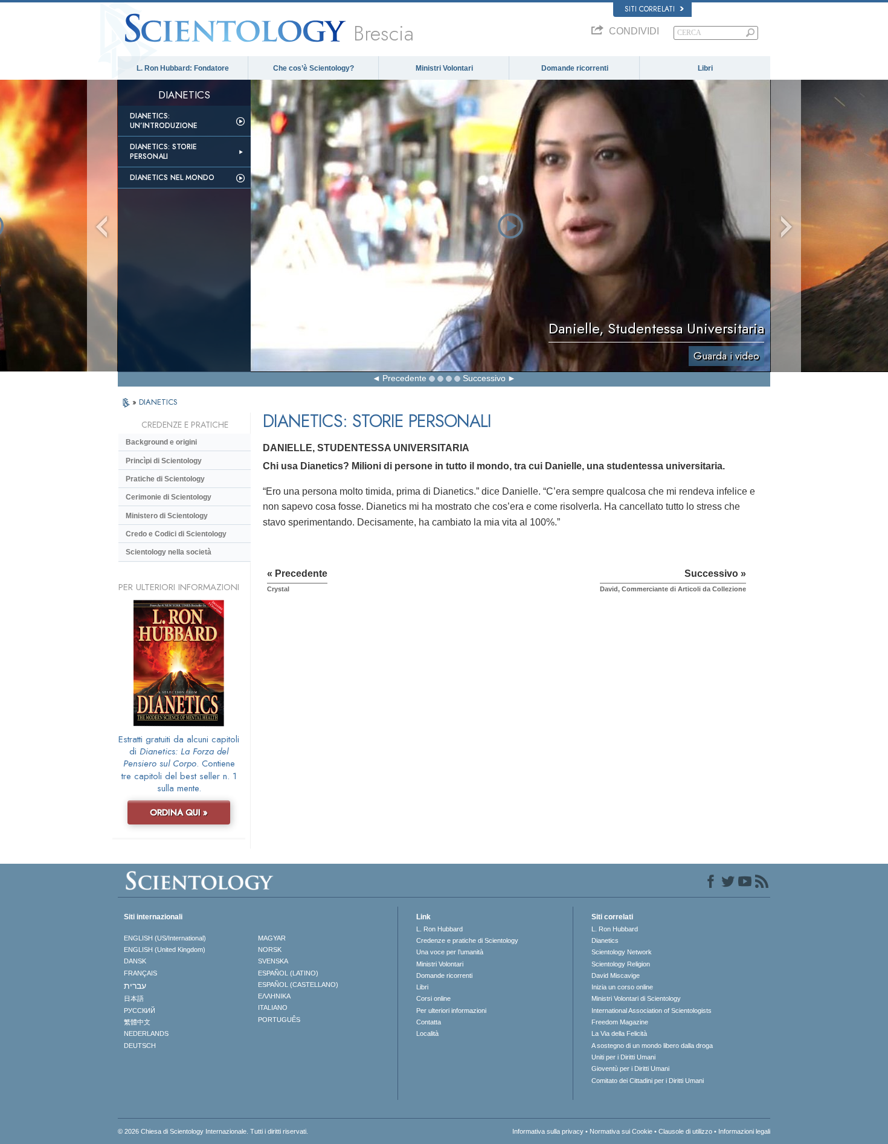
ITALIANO (273, 1007)
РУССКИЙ (139, 1010)
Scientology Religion (620, 964)
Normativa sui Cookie (621, 1131)
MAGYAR (272, 938)
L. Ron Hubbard (439, 929)
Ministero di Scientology (167, 516)
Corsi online (433, 998)
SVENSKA (273, 961)
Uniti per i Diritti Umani (623, 1057)
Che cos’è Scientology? (313, 68)
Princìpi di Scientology (164, 461)
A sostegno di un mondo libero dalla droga (652, 1045)
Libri (705, 68)
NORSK (270, 949)
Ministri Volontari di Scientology (636, 998)
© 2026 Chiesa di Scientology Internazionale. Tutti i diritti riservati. (213, 1131)
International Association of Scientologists (651, 1010)
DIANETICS (158, 402)
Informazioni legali (744, 1131)
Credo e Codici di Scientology (176, 534)
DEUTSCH (140, 1045)
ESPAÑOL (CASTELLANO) (298, 984)
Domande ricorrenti (574, 68)
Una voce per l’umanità (449, 952)
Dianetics (605, 940)
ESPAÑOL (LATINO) (288, 973)
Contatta (428, 1022)
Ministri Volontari (444, 68)
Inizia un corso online (622, 987)
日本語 (134, 998)
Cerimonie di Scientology (168, 497)
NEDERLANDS (146, 1033)
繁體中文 (137, 1022)
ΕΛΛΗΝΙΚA (274, 996)
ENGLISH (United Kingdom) (164, 949)
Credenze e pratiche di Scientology (467, 940)
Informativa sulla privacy (548, 1131)
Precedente (404, 378)
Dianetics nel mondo (172, 177)
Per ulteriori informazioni (451, 1010)
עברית (135, 986)
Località (427, 1033)
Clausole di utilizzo (685, 1131)
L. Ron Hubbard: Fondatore (183, 68)
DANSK (135, 961)
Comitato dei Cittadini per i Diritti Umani (647, 1080)
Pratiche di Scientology (165, 479)
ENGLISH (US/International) (165, 938)
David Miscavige (615, 975)
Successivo (484, 378)
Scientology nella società (168, 552)
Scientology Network (621, 952)
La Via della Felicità (619, 1033)
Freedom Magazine (619, 1022)
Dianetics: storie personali (163, 151)
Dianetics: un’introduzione (164, 121)
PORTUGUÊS (279, 1019)
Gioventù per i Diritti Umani (630, 1068)
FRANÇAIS (140, 973)
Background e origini (161, 442)
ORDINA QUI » (179, 812)
